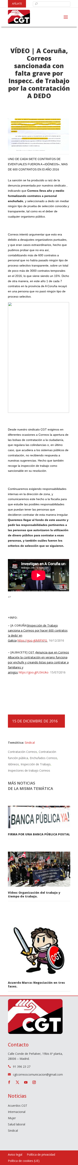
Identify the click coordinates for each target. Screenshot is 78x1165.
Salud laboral (16, 1124)
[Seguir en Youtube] (25, 1082)
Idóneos (13, 764)
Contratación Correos (22, 752)
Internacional (16, 1112)
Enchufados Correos (43, 758)
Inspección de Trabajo (36, 764)
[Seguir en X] (17, 1082)
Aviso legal (15, 1154)
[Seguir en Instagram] (34, 1082)
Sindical (30, 743)
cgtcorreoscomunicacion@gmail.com (38, 1074)
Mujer (12, 1118)
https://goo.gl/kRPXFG (32, 640)
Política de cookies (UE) (24, 1161)
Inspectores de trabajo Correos (29, 770)
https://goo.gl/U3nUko (33, 672)
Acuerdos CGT (17, 1105)
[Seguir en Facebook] (9, 1082)
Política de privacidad (41, 1154)
